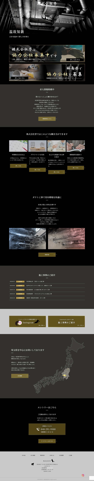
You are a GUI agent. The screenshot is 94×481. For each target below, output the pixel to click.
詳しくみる (18, 166)
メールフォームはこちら (47, 441)
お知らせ (53, 10)
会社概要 (66, 10)
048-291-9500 (50, 467)
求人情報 (28, 10)
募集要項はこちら (47, 119)
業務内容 (40, 10)
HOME (15, 10)
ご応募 (78, 10)
